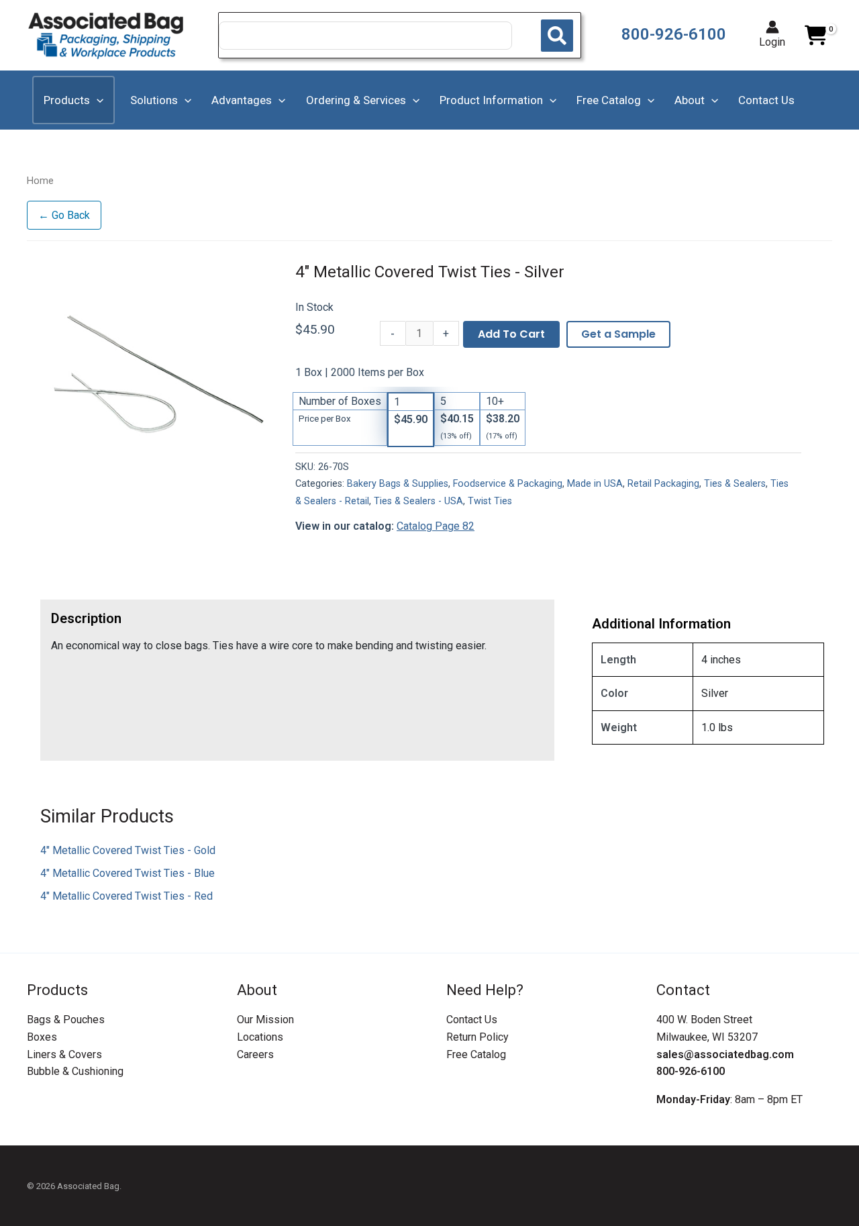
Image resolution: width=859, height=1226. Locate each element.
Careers (255, 1054)
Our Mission (265, 1019)
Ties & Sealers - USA (418, 501)
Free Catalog (476, 1054)
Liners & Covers (64, 1054)
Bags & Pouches (66, 1019)
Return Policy (477, 1037)
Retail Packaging (663, 483)
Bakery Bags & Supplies (397, 483)
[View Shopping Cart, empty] (815, 35)
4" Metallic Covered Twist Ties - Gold (127, 850)
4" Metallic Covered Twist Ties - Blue (127, 873)
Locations (260, 1037)
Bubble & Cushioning (75, 1071)
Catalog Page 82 (435, 526)
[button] (96, 100)
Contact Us (471, 1019)
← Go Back (64, 215)
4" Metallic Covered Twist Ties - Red (126, 896)
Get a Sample (618, 334)
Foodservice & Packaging (507, 483)
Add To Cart (511, 334)
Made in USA (595, 483)
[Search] (557, 35)
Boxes (42, 1037)
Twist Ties (490, 501)
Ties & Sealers (735, 483)
